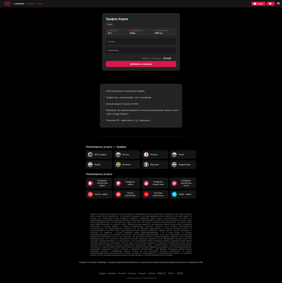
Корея (39, 3)
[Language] (278, 4)
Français (132, 273)
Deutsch (142, 273)
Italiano (151, 273)
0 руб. (260, 3)
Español (112, 273)
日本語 (180, 273)
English (102, 273)
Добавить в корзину (141, 64)
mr (18, 3)
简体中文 (162, 273)
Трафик (30, 3)
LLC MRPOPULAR (147, 278)
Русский (122, 273)
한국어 (171, 273)
